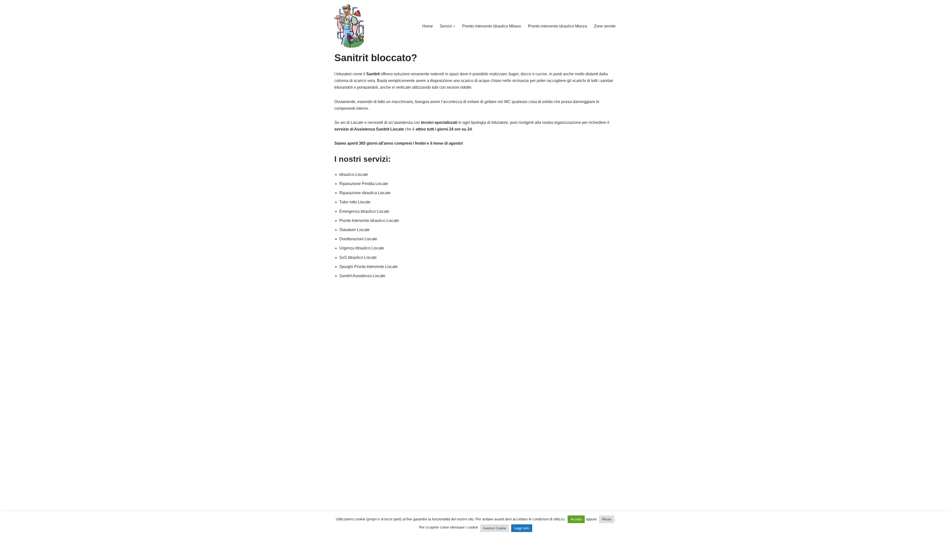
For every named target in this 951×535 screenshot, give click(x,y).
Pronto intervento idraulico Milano (491, 26)
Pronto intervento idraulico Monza (557, 26)
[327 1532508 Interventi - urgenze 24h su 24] (349, 26)
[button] (454, 26)
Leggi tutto (521, 528)
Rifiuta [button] (606, 519)
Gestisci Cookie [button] (494, 528)
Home (427, 26)
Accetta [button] (576, 519)
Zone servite (605, 26)
